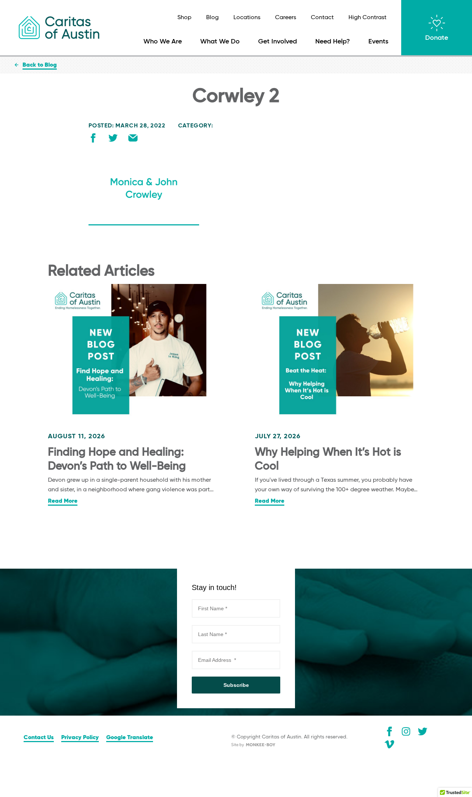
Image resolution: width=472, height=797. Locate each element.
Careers (285, 18)
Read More (62, 501)
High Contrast (367, 18)
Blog (212, 18)
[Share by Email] (133, 139)
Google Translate (129, 738)
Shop (184, 18)
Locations (246, 18)
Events (378, 41)
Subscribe (236, 685)
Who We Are (162, 41)
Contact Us (39, 738)
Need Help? (332, 41)
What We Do (220, 41)
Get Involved (277, 41)
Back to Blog (39, 65)
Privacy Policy (80, 738)
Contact (322, 18)
